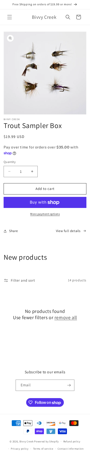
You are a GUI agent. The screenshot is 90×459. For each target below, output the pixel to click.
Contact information (71, 448)
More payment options (45, 214)
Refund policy (71, 441)
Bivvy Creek (26, 441)
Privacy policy (20, 448)
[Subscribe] (69, 385)
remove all (65, 317)
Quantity (10, 162)
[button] (9, 17)
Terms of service (43, 448)
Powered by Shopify (46, 441)
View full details (68, 231)
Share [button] (13, 231)
